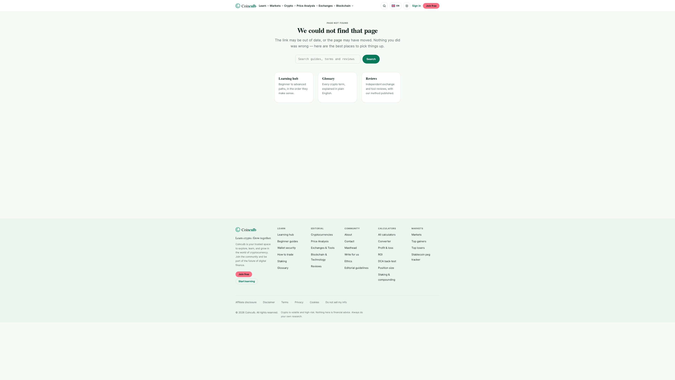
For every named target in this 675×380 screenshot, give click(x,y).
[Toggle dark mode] (406, 5)
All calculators (387, 234)
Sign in (416, 5)
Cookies (314, 302)
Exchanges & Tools (323, 247)
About (348, 234)
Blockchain (343, 5)
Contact (349, 241)
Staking (282, 261)
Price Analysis (306, 5)
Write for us (352, 254)
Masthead (351, 247)
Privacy (299, 302)
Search (371, 59)
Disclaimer (269, 302)
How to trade (285, 254)
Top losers (418, 247)
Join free (431, 5)
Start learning (247, 281)
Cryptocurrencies (322, 234)
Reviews (371, 78)
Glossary (328, 78)
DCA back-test (387, 261)
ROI (380, 254)
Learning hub (288, 78)
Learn (262, 5)
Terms (284, 302)
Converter (384, 241)
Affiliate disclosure (246, 302)
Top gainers (419, 241)
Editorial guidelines (356, 268)
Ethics (348, 261)
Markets (275, 5)
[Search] (384, 5)
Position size (386, 268)
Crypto (288, 5)
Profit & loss (385, 247)
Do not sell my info (336, 302)
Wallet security (286, 247)
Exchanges (326, 5)
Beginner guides (287, 241)
